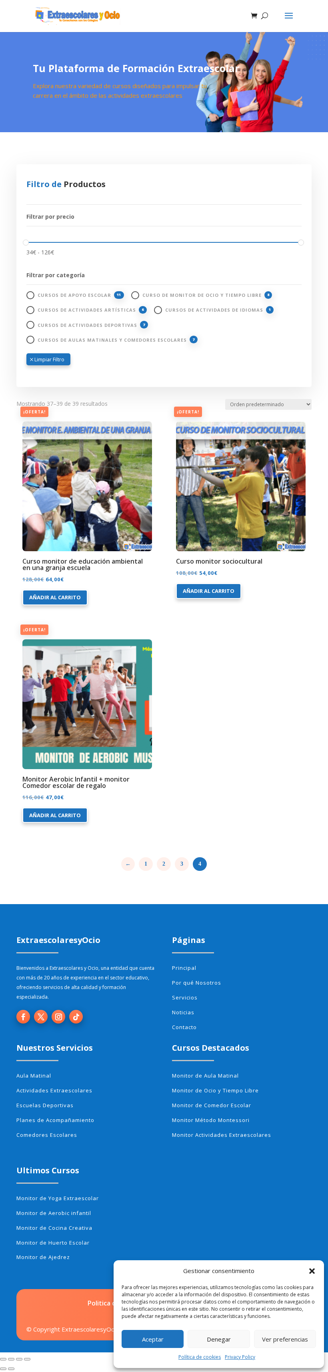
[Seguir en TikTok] (76, 1016)
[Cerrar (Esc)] (27, 1359)
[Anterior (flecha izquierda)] (3, 1369)
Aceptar (153, 1339)
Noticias (183, 1012)
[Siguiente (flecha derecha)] (11, 1369)
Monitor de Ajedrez (43, 1257)
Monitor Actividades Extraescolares (221, 1134)
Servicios (185, 997)
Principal (184, 967)
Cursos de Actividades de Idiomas (214, 310)
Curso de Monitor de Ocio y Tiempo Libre (202, 295)
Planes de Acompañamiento (55, 1120)
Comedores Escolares (46, 1134)
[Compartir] (19, 1359)
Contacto (184, 1027)
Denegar (219, 1339)
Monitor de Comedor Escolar (211, 1105)
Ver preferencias (285, 1339)
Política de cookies (199, 1357)
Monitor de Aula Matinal (205, 1075)
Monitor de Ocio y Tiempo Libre (215, 1090)
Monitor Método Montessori (211, 1120)
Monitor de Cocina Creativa (54, 1227)
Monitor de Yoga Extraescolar (57, 1198)
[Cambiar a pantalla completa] (11, 1359)
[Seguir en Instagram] (58, 1016)
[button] (312, 1271)
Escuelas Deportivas (45, 1105)
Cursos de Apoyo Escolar (74, 295)
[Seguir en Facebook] (23, 1016)
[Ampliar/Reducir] (3, 1359)
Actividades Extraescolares (54, 1090)
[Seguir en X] (41, 1016)
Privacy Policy (240, 1357)
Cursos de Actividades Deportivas (87, 325)
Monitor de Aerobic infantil (53, 1213)
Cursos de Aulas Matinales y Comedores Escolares (112, 340)
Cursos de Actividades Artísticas (87, 310)
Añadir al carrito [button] (55, 597)
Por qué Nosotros (196, 982)
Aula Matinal (33, 1075)
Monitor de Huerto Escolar (53, 1242)
